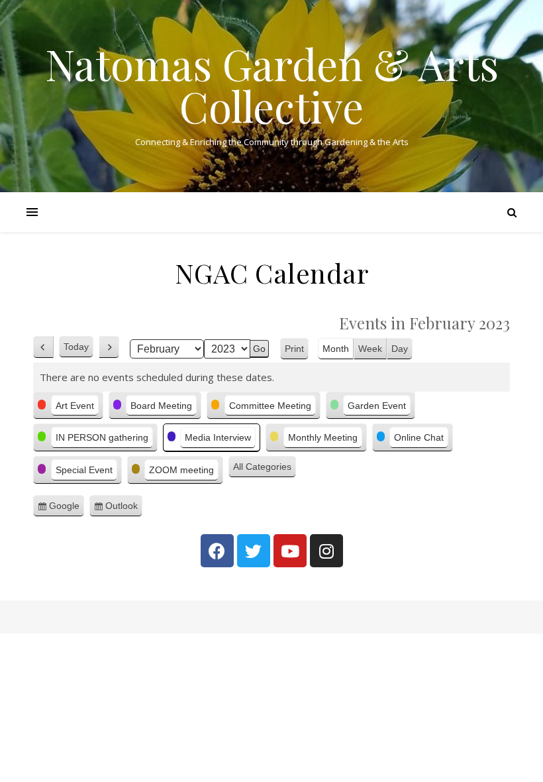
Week (370, 348)
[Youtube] (290, 550)
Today (76, 346)
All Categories (262, 466)
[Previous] (43, 347)
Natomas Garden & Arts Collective (272, 84)
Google (66, 509)
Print (297, 350)
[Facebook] (217, 550)
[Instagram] (326, 550)
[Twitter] (253, 550)
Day (399, 348)
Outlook (123, 509)
